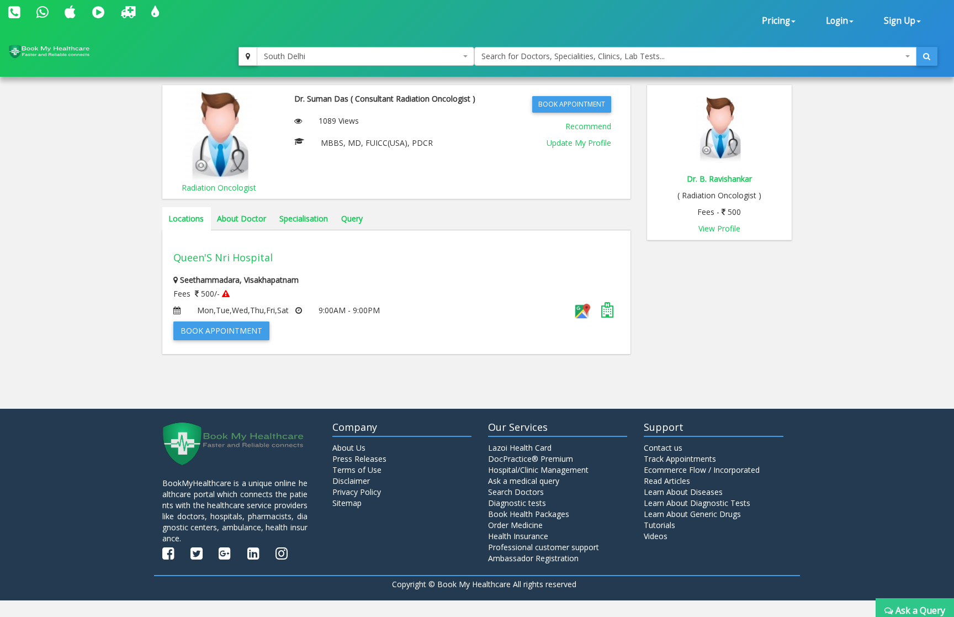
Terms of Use (356, 470)
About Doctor (241, 218)
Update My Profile (579, 143)
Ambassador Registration (533, 558)
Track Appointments (680, 458)
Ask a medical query (523, 481)
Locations (186, 218)
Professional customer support (543, 547)
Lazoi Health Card (520, 447)
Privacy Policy (356, 492)
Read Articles (667, 481)
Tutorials (659, 525)
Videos (655, 536)
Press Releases (359, 458)
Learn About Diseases (683, 492)
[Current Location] (248, 56)
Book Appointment (571, 104)
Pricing (776, 21)
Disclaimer (351, 481)
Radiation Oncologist (219, 187)
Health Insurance (518, 536)
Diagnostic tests (517, 503)
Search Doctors (516, 492)
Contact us (663, 447)
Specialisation (303, 218)
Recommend (588, 126)
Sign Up (899, 21)
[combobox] (365, 56)
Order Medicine (515, 525)
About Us (348, 447)
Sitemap (347, 503)
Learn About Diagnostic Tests (697, 503)
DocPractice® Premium (530, 458)
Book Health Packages (528, 514)
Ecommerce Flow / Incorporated (702, 470)
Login (837, 21)
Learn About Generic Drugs (692, 514)
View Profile (719, 228)
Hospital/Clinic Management (538, 470)
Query (352, 218)
